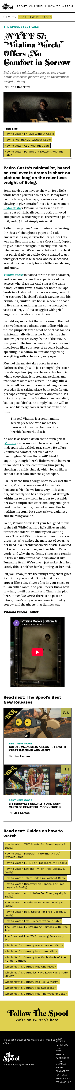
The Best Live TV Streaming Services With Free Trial (36, 928)
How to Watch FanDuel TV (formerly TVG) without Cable (32, 855)
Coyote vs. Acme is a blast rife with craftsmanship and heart (37, 748)
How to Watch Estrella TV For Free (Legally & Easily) (35, 870)
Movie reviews (60, 1040)
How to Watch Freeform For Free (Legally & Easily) (34, 904)
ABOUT (22, 6)
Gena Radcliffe (19, 87)
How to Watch (60, 1050)
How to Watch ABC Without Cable (27, 145)
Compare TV (62, 1071)
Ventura (10, 443)
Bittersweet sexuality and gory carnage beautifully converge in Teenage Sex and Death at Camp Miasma (35, 805)
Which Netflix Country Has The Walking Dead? (36, 993)
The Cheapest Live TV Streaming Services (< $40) (34, 938)
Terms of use (63, 1082)
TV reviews (62, 1045)
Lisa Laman (22, 756)
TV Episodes (62, 1058)
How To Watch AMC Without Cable (28, 139)
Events (59, 1067)
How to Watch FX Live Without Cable (29, 133)
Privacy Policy (64, 1078)
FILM (6, 17)
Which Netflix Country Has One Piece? (30, 966)
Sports (60, 1054)
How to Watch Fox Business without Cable (33, 921)
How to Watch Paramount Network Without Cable (34, 153)
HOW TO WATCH (60, 6)
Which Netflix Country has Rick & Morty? (32, 981)
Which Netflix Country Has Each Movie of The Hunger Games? (35, 959)
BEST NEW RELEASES (35, 17)
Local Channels (61, 1063)
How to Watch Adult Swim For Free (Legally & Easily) (35, 895)
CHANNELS (37, 6)
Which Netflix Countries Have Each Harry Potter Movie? (37, 974)
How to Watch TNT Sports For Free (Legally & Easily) (35, 846)
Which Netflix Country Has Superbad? (30, 987)
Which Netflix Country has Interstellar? (31, 951)
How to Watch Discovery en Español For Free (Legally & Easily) (34, 885)
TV (14, 17)
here (54, 1020)
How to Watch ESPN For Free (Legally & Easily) (36, 862)
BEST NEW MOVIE (20, 743)
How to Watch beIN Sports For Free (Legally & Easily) (35, 913)
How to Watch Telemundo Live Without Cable (35, 878)
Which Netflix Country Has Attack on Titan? (34, 945)
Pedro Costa (12, 208)
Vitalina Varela (13, 275)
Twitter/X (61, 1075)
